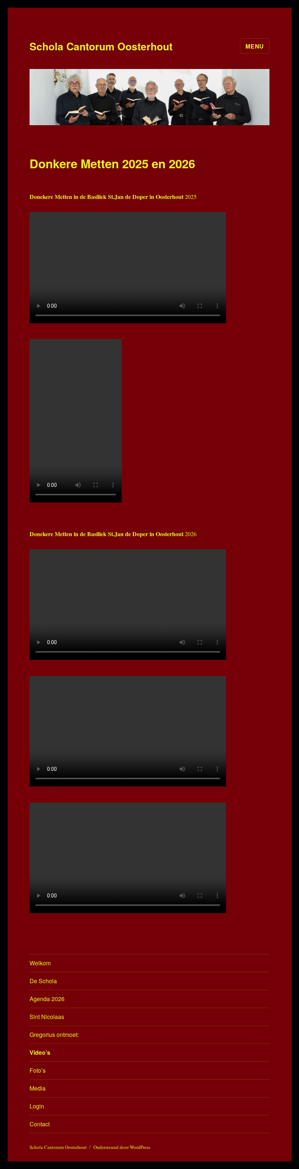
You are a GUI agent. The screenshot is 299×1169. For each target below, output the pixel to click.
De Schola (43, 981)
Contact (40, 1124)
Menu (254, 46)
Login (37, 1106)
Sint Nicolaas (47, 1016)
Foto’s (38, 1070)
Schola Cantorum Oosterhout (101, 46)
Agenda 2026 (47, 999)
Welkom (40, 963)
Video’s (40, 1052)
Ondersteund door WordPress (121, 1147)
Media (38, 1088)
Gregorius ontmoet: (54, 1034)
